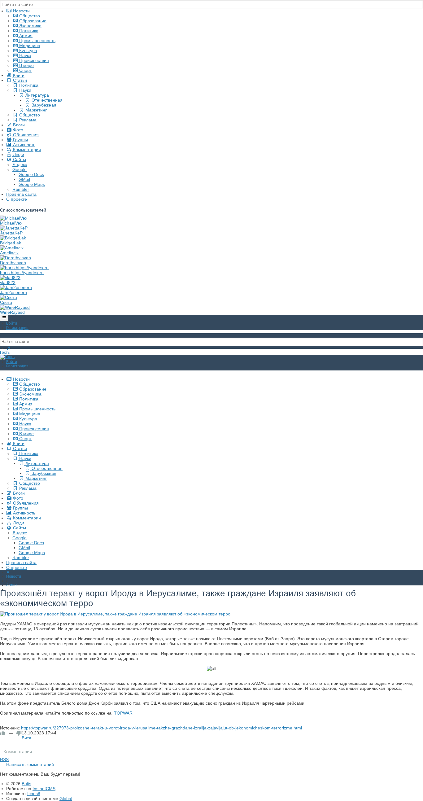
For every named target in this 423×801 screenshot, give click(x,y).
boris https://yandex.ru (22, 272)
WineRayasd (12, 312)
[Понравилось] (3, 733)
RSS (4, 759)
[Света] (8, 297)
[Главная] (8, 572)
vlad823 (7, 282)
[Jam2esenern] (16, 287)
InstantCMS (44, 788)
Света (6, 302)
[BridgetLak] (13, 237)
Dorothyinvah (13, 262)
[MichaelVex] (13, 218)
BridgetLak (10, 242)
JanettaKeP (11, 232)
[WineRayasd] (15, 307)
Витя (26, 737)
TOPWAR (123, 713)
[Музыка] (8, 348)
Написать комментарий (30, 764)
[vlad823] (10, 277)
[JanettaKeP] (14, 227)
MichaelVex (11, 223)
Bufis (26, 783)
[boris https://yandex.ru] (24, 267)
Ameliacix (9, 252)
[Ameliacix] (12, 247)
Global (65, 798)
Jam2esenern (13, 292)
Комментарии (17, 751)
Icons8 (33, 793)
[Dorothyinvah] (15, 257)
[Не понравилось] (19, 733)
